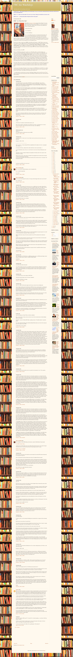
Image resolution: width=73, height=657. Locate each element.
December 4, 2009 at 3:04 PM (20, 477)
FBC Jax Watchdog (19, 167)
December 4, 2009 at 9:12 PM (20, 541)
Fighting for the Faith (55, 112)
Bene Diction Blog (55, 116)
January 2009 (55, 224)
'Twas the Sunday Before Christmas (56, 178)
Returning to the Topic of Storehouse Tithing (56, 176)
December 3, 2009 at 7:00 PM (20, 310)
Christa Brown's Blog (55, 137)
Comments (54, 235)
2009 (53, 172)
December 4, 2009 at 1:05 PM (20, 468)
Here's (17, 171)
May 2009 (54, 219)
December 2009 (55, 173)
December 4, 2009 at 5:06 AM (20, 371)
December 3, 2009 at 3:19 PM (20, 133)
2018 (53, 160)
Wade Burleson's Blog (55, 128)
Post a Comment (17, 627)
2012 (53, 168)
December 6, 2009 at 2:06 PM (20, 586)
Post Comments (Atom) (21, 645)
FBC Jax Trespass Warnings (54, 122)
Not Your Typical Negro (55, 90)
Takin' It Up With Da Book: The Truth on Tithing (56, 208)
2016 (53, 163)
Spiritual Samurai (54, 91)
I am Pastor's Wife (55, 89)
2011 (53, 170)
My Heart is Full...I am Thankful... (21, 448)
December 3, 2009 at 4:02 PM (20, 227)
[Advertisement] (31, 635)
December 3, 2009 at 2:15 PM (20, 126)
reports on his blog (33, 23)
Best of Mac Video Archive (55, 126)
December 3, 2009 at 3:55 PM (20, 174)
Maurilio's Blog (54, 139)
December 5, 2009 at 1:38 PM (20, 555)
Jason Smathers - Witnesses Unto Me (55, 97)
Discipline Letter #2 (55, 120)
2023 (53, 156)
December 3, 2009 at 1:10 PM (20, 116)
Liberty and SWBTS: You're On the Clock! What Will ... (56, 193)
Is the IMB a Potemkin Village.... (20, 443)
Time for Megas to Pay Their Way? (57, 295)
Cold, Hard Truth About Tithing (55, 130)
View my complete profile (55, 42)
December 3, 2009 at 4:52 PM (20, 295)
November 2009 (55, 210)
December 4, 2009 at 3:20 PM (20, 503)
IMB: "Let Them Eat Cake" (56, 206)
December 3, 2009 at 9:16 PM (20, 345)
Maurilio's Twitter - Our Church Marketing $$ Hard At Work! (55, 141)
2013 (53, 167)
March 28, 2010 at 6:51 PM (20, 625)
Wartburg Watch (54, 110)
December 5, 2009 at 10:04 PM (20, 562)
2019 (53, 159)
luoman (38, 650)
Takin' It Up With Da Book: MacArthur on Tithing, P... (56, 203)
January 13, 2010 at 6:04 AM (20, 613)
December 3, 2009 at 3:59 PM (20, 199)
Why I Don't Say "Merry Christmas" (56, 187)
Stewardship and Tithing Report (55, 93)
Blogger (44, 650)
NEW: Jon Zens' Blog (55, 86)
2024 (53, 155)
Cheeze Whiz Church (55, 114)
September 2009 (55, 213)
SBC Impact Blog (54, 133)
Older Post (46, 643)
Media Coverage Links (55, 98)
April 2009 (55, 220)
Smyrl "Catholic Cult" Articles (55, 124)
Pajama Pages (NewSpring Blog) (55, 109)
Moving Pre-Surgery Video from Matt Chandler (56, 196)
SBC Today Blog (54, 131)
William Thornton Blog (55, 105)
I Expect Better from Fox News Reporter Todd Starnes (55, 285)
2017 (53, 161)
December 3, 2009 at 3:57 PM (20, 182)
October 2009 (55, 212)
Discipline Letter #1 (55, 119)
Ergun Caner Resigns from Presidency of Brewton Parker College (55, 276)
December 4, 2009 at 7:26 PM (20, 511)
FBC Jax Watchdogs (23, 4)
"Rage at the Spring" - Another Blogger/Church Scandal (56, 181)
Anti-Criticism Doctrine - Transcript (55, 100)
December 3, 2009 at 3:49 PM (20, 164)
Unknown (17, 589)
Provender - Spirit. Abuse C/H (55, 104)
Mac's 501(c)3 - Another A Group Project (55, 144)
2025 (53, 153)
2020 (53, 157)
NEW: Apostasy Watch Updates (55, 85)
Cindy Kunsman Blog (55, 87)
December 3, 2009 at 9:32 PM (20, 365)
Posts (53, 234)
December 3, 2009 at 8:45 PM (20, 327)
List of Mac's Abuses (55, 117)
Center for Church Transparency (54, 95)
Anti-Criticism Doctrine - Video (55, 102)
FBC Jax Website (54, 138)
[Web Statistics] (53, 20)
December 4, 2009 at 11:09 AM (20, 450)
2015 (53, 164)
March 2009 (55, 221)
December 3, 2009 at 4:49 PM (20, 280)
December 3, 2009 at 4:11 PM (20, 260)
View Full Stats (53, 148)
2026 (53, 152)
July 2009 (54, 216)
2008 (53, 226)
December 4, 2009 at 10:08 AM (20, 404)
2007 (53, 227)
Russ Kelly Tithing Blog (55, 113)
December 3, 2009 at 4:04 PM (20, 251)
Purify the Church (54, 111)
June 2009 (54, 217)
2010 (53, 171)
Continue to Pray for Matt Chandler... (56, 185)
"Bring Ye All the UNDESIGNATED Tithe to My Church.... (56, 199)
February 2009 (55, 223)
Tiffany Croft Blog (55, 134)
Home (31, 643)
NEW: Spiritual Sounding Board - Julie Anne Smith (55, 82)
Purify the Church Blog (55, 118)
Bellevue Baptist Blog (55, 132)
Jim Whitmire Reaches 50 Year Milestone (55, 189)
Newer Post (15, 643)
